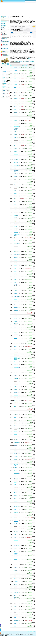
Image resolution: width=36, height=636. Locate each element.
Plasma (15, 431)
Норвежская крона (5, 45)
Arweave (15, 559)
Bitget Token (16, 215)
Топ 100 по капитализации (18, 61)
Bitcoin (15, 67)
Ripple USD (16, 173)
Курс (23, 65)
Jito (14, 411)
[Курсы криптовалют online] (1, 1)
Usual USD (16, 310)
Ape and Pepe (16, 442)
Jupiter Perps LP (16, 251)
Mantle (15, 193)
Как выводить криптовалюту (3, 25)
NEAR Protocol (16, 165)
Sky (14, 201)
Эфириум (4, 71)
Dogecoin (4, 83)
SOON (15, 623)
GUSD (15, 548)
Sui (14, 145)
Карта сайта (30, 631)
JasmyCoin (16, 439)
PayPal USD (16, 159)
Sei (14, 361)
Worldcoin (15, 212)
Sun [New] (16, 378)
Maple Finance (16, 453)
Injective (15, 318)
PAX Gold (15, 176)
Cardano (4, 90)
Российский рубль (5, 48)
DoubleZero (16, 478)
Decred (15, 434)
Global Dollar (16, 137)
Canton (4, 97)
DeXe (15, 534)
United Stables (16, 223)
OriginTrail (16, 512)
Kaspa (15, 271)
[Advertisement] (18, 9)
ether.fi (15, 315)
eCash (15, 564)
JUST (15, 268)
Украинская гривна (5, 51)
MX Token (15, 523)
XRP (15, 78)
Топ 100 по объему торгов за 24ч (28, 61)
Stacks (15, 346)
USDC (4, 77)
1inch (15, 595)
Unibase (15, 386)
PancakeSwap (16, 307)
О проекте (33, 631)
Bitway (15, 237)
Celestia (15, 375)
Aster (15, 184)
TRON (4, 80)
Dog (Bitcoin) (16, 592)
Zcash (3, 84)
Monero (4, 87)
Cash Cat (15, 445)
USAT (15, 498)
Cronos (15, 148)
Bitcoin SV (16, 364)
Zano (15, 612)
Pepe (15, 198)
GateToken (16, 257)
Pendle (15, 389)
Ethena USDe (16, 126)
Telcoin (15, 492)
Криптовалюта (3, 16)
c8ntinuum (16, 246)
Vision (15, 551)
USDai (15, 332)
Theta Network (16, 506)
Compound (16, 487)
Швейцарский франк (5, 55)
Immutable (16, 414)
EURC (15, 349)
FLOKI (15, 420)
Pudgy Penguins (16, 296)
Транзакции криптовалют (3, 23)
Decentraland (16, 545)
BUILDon (15, 584)
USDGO (15, 226)
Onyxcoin (15, 567)
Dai (3, 96)
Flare (15, 304)
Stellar (15, 109)
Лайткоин (15, 131)
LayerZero (16, 352)
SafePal (15, 589)
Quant (15, 276)
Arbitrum (15, 293)
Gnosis (15, 381)
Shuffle (15, 578)
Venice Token (16, 254)
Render (15, 265)
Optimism (15, 459)
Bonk (15, 406)
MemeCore (16, 162)
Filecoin (15, 299)
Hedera (15, 134)
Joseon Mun (16, 540)
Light (15, 609)
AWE (15, 617)
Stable (15, 279)
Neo (15, 537)
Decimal (4, 93)
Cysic (15, 603)
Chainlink (15, 98)
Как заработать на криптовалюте (4, 21)
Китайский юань (5, 44)
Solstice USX (16, 392)
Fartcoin (15, 467)
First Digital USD (17, 367)
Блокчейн (2, 17)
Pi (14, 240)
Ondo (15, 190)
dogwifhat (15, 456)
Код (10, 65)
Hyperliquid (4, 81)
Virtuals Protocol (16, 343)
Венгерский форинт (5, 37)
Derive (15, 606)
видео (29, 58)
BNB (3, 74)
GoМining (15, 581)
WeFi (15, 509)
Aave (15, 179)
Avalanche (16, 140)
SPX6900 (15, 321)
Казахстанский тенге (5, 42)
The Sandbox (16, 620)
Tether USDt (16, 73)
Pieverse (15, 400)
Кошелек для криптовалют (3, 19)
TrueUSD (15, 338)
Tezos (15, 417)
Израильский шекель (5, 41)
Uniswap (15, 151)
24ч (26, 65)
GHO (15, 282)
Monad (15, 372)
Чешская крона (4, 54)
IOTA (15, 484)
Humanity (15, 570)
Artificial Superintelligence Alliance (17, 358)
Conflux (15, 425)
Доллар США (4, 38)
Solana (4, 78)
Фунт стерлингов (5, 52)
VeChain (15, 290)
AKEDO (15, 517)
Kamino (15, 526)
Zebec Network (16, 473)
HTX (15, 204)
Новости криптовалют (3, 27)
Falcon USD (16, 232)
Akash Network (16, 531)
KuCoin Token (16, 243)
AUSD (15, 470)
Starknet (15, 495)
